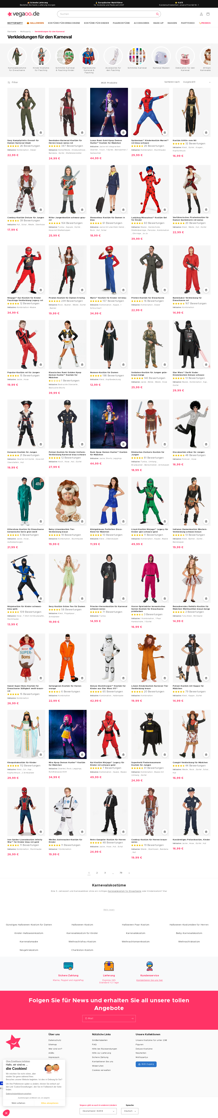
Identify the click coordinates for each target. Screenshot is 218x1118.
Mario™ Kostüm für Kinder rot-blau (108, 298)
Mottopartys (142, 1057)
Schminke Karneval (137, 68)
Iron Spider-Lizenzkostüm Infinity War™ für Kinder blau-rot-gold (24, 841)
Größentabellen (100, 1040)
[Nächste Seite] (129, 873)
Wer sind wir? (55, 1049)
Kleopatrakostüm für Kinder (21, 763)
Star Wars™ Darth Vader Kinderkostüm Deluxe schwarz (188, 374)
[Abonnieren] (132, 1018)
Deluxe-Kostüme (144, 1049)
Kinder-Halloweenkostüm (29, 933)
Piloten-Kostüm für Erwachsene (147, 298)
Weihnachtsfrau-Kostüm (82, 942)
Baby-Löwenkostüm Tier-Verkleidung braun (62, 530)
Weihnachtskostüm (189, 942)
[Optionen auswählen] (41, 132)
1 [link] (89, 873)
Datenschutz (54, 1040)
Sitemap (52, 1045)
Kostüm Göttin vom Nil (184, 141)
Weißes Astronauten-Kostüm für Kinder (65, 841)
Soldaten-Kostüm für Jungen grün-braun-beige (149, 374)
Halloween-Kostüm (82, 925)
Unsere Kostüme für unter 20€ (151, 1040)
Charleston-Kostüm (82, 950)
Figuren (139, 1045)
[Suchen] (157, 14)
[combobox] (109, 14)
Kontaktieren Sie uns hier (149, 980)
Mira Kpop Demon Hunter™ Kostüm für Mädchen (67, 764)
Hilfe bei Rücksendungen (104, 1049)
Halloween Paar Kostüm (135, 925)
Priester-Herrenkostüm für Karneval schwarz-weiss (108, 608)
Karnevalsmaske (29, 942)
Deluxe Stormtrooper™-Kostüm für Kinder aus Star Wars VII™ (108, 687)
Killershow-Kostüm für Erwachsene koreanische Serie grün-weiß (25, 530)
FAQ (94, 1045)
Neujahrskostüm (29, 950)
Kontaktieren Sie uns (102, 1062)
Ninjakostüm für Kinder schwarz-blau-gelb (24, 608)
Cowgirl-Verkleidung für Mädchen (190, 763)
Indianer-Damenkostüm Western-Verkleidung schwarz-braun (190, 530)
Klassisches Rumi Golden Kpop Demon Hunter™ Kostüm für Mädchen (65, 375)
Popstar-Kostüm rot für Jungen (23, 373)
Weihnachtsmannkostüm (136, 942)
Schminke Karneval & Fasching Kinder (65, 69)
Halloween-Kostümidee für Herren (189, 925)
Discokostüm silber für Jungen (189, 452)
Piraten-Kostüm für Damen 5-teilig (67, 298)
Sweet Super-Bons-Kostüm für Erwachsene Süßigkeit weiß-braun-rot (25, 688)
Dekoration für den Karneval (185, 69)
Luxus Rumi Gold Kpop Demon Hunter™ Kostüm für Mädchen (106, 142)
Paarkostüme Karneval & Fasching (89, 70)
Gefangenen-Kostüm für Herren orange (65, 687)
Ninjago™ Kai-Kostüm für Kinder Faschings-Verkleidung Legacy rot (25, 299)
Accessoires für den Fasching (113, 69)
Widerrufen (98, 1066)
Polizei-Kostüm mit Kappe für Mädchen (188, 687)
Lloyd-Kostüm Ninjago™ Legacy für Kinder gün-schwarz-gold (149, 530)
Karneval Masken (161, 68)
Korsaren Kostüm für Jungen (22, 452)
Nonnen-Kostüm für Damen (104, 373)
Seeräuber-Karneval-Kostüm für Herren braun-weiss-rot (65, 142)
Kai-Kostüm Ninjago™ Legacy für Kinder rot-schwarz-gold (107, 764)
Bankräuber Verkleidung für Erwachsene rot (187, 299)
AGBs (51, 1053)
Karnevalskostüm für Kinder (82, 933)
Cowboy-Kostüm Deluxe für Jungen (25, 218)
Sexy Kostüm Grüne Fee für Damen (67, 607)
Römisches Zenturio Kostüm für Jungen (147, 453)
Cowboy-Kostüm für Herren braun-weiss (149, 841)
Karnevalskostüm (135, 933)
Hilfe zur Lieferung (101, 1053)
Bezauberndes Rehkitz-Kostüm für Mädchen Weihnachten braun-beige (191, 608)
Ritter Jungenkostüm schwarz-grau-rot (67, 219)
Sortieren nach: (172, 82)
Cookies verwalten (101, 1070)
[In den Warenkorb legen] (41, 678)
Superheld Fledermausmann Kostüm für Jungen (146, 764)
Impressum (53, 1057)
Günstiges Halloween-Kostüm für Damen (29, 925)
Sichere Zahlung (100, 1057)
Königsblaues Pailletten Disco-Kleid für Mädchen (106, 530)
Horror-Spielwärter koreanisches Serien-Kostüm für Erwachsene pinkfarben (148, 609)
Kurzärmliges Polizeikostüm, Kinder (191, 840)
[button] (15, 23)
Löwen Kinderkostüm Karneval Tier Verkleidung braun (149, 687)
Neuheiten (141, 1053)
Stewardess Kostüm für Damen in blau (107, 219)
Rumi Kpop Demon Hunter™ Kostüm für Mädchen (108, 453)
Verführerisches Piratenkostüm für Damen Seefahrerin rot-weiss (191, 219)
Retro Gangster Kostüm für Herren (108, 840)
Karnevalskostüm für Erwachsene (124, 891)
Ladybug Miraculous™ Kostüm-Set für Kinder (149, 219)
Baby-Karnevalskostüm (189, 933)
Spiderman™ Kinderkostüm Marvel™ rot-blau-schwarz (150, 142)
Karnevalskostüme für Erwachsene (17, 69)
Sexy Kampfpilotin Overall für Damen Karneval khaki (23, 142)
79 (121, 873)
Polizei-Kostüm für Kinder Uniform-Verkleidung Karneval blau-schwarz (67, 453)
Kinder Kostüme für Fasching (41, 69)
